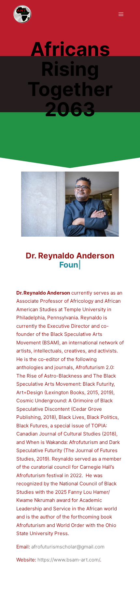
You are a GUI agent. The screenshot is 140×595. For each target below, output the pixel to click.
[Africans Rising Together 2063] (22, 14)
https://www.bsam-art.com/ (68, 560)
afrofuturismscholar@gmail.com (68, 547)
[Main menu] (121, 14)
